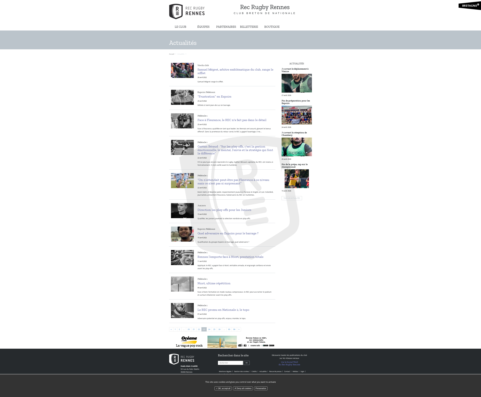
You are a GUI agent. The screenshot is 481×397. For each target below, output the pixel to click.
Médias (295, 371)
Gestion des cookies (241, 371)
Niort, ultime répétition (214, 283)
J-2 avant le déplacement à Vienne (295, 70)
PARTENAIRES (226, 26)
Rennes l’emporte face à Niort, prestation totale (230, 257)
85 (229, 329)
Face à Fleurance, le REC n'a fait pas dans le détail (232, 120)
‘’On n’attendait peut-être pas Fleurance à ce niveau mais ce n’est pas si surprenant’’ (233, 181)
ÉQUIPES (203, 26)
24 (209, 329)
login (302, 371)
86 (234, 329)
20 (189, 329)
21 (194, 329)
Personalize (261, 388)
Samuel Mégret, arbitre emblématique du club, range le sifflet (235, 71)
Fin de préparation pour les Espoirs (296, 102)
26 (219, 329)
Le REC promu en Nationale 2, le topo (223, 310)
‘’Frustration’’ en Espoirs (214, 96)
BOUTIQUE (272, 26)
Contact (287, 371)
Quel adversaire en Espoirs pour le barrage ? (228, 233)
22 (199, 329)
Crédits (254, 371)
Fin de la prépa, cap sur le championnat (295, 165)
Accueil (171, 54)
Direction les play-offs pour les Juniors (224, 210)
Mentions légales (225, 371)
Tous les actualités (292, 198)
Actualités (263, 371)
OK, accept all (223, 388)
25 (214, 329)
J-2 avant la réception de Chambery (294, 133)
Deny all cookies (243, 388)
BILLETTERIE (249, 26)
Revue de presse (275, 371)
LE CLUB (180, 26)
